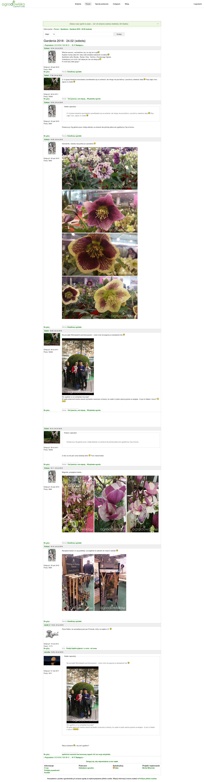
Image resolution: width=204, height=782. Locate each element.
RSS (116, 768)
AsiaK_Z (47, 625)
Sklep (127, 4)
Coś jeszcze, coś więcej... (77, 99)
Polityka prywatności (52, 770)
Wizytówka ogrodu (94, 99)
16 (72, 45)
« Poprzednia (48, 45)
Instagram (116, 4)
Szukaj (119, 34)
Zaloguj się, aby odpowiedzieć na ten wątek (102, 761)
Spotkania (64, 29)
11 (68, 45)
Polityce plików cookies (148, 778)
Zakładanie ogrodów (86, 768)
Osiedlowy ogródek (74, 71)
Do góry (46, 71)
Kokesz (47, 48)
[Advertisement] (102, 14)
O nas (46, 768)
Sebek (46, 75)
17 (74, 45)
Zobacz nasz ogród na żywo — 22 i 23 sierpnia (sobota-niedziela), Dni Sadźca (99, 23)
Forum (88, 4)
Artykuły (78, 4)
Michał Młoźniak (148, 768)
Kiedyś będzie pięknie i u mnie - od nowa (81, 648)
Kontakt (47, 772)
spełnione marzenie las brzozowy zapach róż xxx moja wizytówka (86, 754)
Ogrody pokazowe (101, 4)
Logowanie (198, 4)
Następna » (80, 45)
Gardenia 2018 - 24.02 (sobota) (81, 29)
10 (66, 45)
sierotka (47, 652)
